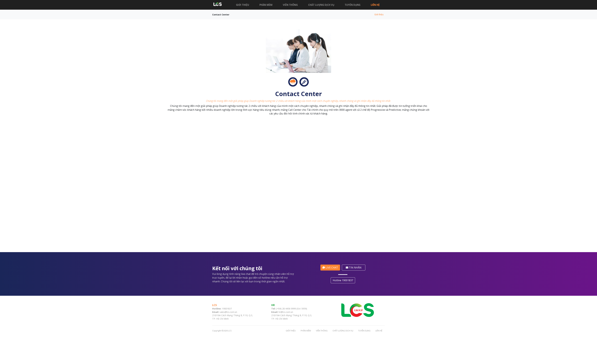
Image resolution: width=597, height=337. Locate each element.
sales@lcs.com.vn (228, 312)
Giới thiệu (242, 4)
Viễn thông (290, 4)
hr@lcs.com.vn (286, 312)
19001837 (227, 308)
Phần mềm (265, 4)
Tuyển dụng (352, 4)
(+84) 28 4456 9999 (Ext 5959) (291, 308)
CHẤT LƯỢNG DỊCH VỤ (321, 4)
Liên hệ (375, 4)
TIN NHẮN (354, 267)
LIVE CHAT (331, 267)
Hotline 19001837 (343, 280)
